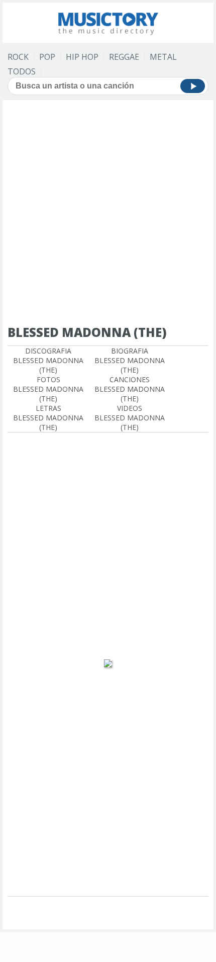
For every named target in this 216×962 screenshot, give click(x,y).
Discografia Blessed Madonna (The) (48, 360)
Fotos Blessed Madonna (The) (48, 389)
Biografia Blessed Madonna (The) (129, 360)
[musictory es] (108, 21)
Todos (22, 71)
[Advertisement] (108, 213)
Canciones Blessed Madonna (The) (129, 389)
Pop (47, 56)
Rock (18, 56)
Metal (163, 56)
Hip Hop (82, 56)
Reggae (124, 56)
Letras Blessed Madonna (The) (48, 417)
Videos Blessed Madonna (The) (129, 417)
